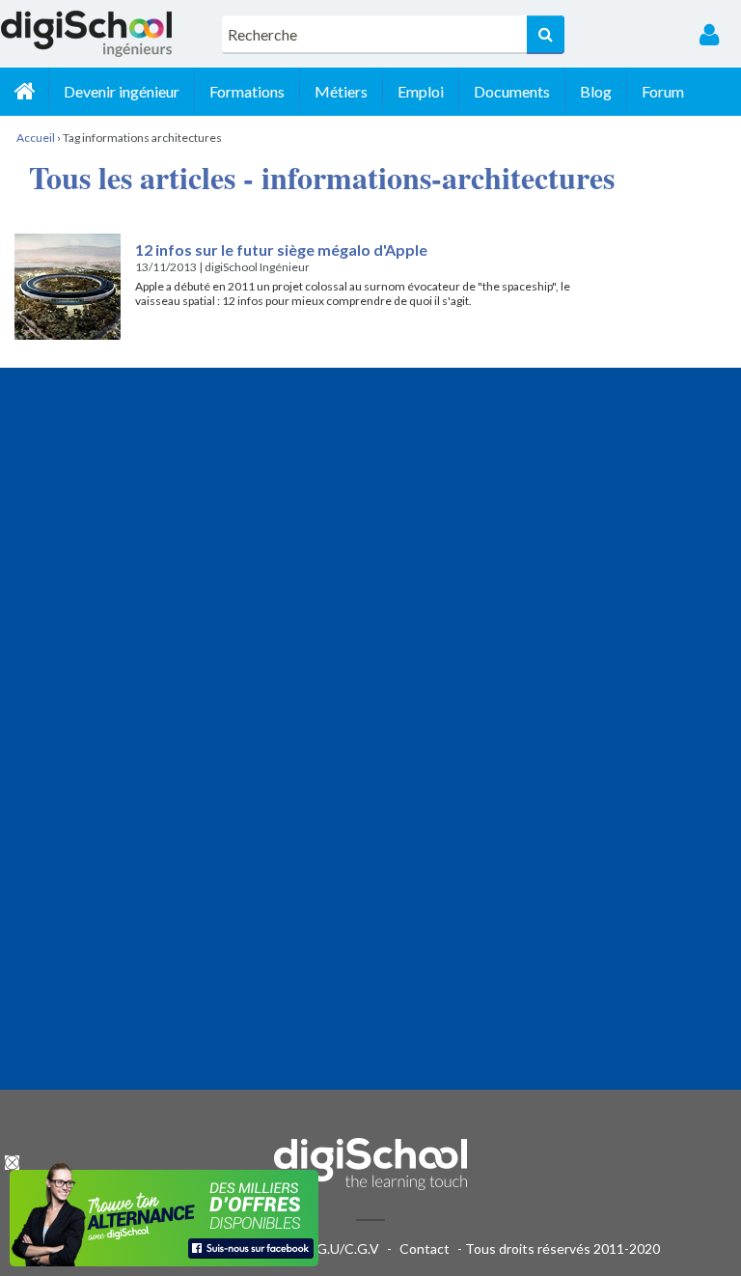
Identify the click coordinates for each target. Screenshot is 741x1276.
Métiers (341, 91)
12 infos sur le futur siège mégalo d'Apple (281, 249)
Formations (247, 91)
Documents (512, 91)
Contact (424, 1248)
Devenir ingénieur (121, 91)
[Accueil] (24, 92)
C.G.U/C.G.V (341, 1248)
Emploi (421, 91)
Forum (663, 91)
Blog (596, 91)
